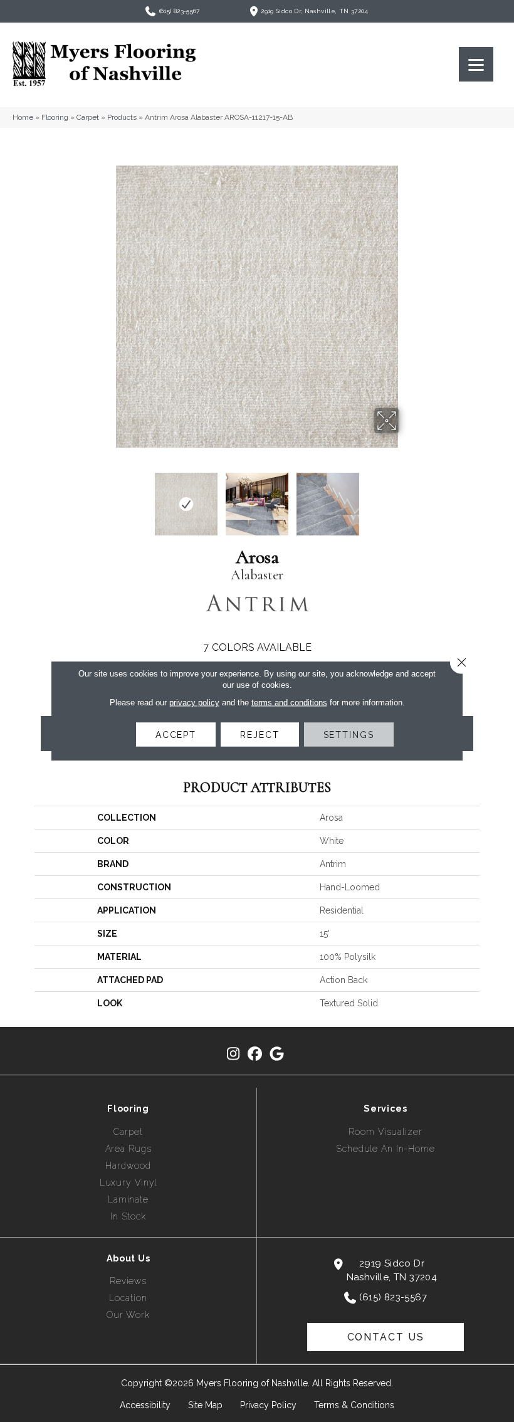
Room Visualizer (385, 1132)
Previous (106, 498)
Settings (348, 735)
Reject (259, 735)
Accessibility (145, 1405)
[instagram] (233, 1054)
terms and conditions (289, 702)
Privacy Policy (268, 1405)
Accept (175, 735)
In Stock (128, 1216)
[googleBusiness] (277, 1054)
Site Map (205, 1405)
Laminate (128, 1199)
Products (122, 117)
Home (23, 117)
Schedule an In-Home (385, 1149)
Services (385, 1108)
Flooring (54, 117)
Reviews (128, 1281)
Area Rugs (128, 1149)
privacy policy (194, 702)
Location (128, 1298)
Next (407, 498)
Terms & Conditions (354, 1405)
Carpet (87, 117)
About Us (128, 1258)
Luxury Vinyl (128, 1182)
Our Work (128, 1315)
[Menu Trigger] (476, 64)
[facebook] (255, 1054)
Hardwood (127, 1166)
